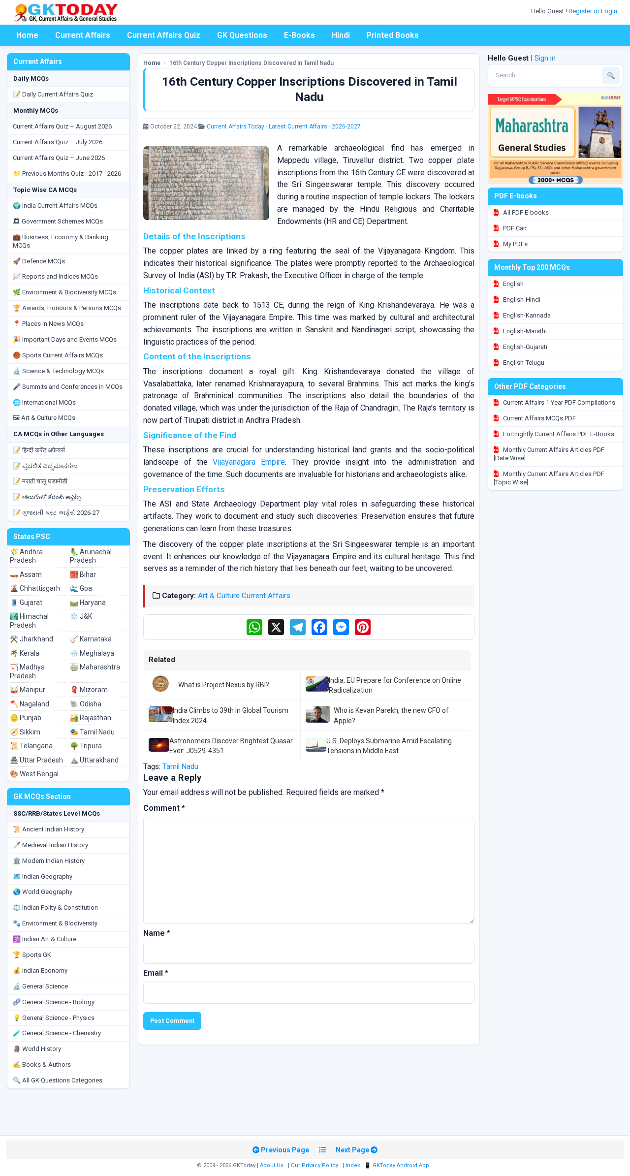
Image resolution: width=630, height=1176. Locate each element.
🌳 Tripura (86, 746)
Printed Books (393, 35)
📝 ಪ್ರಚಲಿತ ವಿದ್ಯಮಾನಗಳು (45, 466)
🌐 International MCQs (44, 402)
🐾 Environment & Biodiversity (55, 923)
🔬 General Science (40, 986)
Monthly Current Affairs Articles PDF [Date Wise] (549, 454)
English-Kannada (526, 315)
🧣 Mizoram (89, 690)
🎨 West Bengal (34, 774)
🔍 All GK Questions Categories (57, 1080)
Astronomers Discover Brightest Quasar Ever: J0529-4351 (231, 746)
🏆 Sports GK (32, 954)
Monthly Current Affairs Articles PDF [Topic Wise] (549, 478)
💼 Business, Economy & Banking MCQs (60, 241)
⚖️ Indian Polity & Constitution (55, 907)
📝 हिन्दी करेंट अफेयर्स (39, 450)
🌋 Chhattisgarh (35, 588)
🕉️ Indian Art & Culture (44, 939)
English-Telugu (523, 362)
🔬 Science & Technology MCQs (58, 371)
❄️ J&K (81, 616)
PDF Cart (514, 228)
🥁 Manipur (27, 690)
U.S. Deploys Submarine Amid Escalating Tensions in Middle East (389, 746)
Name (156, 933)
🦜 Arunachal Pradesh (91, 556)
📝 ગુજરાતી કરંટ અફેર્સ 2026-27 (56, 512)
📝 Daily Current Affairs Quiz (53, 94)
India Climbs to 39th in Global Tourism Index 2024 (230, 715)
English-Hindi (521, 299)
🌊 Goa (81, 588)
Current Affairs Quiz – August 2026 (62, 126)
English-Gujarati (524, 346)
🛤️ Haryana (88, 602)
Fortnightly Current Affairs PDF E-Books (558, 434)
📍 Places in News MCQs (48, 323)
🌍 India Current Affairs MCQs (55, 205)
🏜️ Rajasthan (90, 718)
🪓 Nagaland (29, 704)
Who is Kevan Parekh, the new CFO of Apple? (391, 715)
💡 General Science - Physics (53, 1017)
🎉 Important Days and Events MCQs (65, 339)
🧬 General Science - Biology (53, 1002)
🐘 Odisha (85, 704)
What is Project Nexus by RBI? (223, 685)
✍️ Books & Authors (42, 1064)
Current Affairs (82, 35)
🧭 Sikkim (25, 732)
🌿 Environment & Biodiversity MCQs (64, 292)
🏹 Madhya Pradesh (27, 671)
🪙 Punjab (25, 718)
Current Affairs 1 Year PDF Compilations (558, 402)
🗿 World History (37, 1048)
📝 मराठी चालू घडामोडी (40, 481)
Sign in (545, 58)
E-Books (299, 35)
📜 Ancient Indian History (48, 829)
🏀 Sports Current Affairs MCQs (58, 355)
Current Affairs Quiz (163, 35)
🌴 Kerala (24, 653)
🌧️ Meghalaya (92, 653)
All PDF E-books (525, 212)
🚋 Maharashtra (95, 667)
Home (27, 35)
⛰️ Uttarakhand (94, 760)
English (513, 283)
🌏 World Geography (42, 891)
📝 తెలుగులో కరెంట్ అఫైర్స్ (47, 497)
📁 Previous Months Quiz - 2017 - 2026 (67, 173)
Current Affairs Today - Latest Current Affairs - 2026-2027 (284, 126)
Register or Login (593, 11)
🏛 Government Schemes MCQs (58, 221)
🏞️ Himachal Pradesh (29, 620)
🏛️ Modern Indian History (49, 860)
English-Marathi (524, 331)
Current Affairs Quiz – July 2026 (57, 142)
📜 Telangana (31, 746)
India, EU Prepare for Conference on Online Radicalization (395, 685)
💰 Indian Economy (40, 970)
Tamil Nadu (180, 766)
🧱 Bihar (83, 574)
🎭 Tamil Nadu (92, 732)
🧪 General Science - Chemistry (57, 1033)
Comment (164, 808)
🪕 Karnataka (91, 639)
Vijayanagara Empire (249, 462)
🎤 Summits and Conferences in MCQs (68, 386)
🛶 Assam (26, 574)
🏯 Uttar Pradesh (36, 760)
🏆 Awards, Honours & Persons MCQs (67, 308)
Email (155, 973)
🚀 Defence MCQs (39, 261)
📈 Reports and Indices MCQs (55, 276)
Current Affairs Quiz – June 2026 (59, 157)
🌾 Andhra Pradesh (26, 556)
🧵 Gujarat (26, 602)
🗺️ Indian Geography (42, 876)
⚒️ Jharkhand (31, 639)
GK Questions (242, 35)
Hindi (341, 35)
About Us (272, 1165)
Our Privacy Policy (314, 1165)
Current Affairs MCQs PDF (539, 418)
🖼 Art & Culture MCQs (44, 417)
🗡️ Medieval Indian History (50, 845)
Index (353, 1165)
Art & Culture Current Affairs (244, 595)
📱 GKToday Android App (397, 1165)
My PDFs (515, 244)
